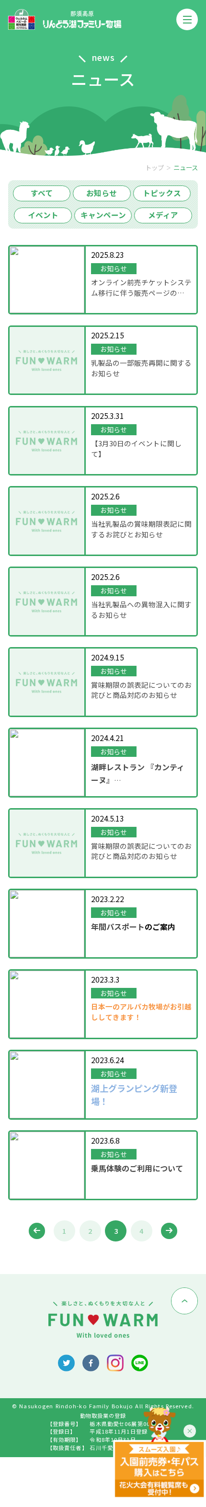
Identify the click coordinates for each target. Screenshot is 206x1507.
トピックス (162, 192)
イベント (43, 214)
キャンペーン (103, 214)
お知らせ (101, 192)
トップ (154, 167)
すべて (42, 192)
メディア (163, 214)
